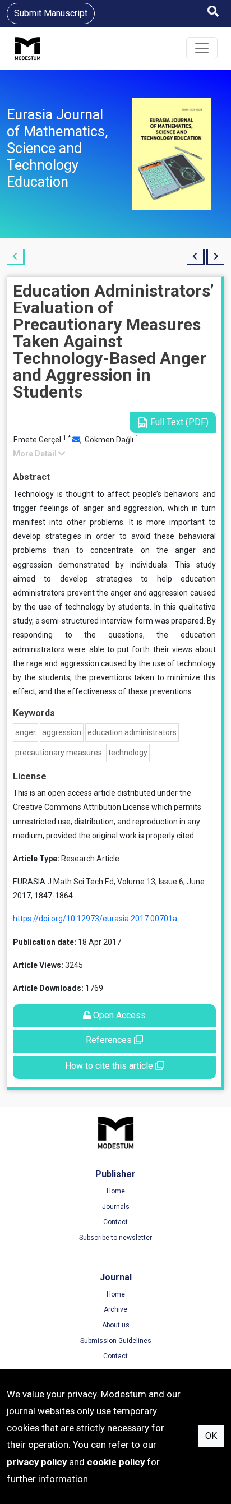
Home (116, 1191)
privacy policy (37, 1462)
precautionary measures (58, 752)
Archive (115, 1309)
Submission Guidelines (115, 1341)
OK (211, 1436)
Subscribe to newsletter (115, 1238)
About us (116, 1325)
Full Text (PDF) (178, 422)
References (110, 1040)
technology (127, 752)
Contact (115, 1222)
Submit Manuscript (50, 13)
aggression (61, 732)
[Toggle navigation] (202, 48)
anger (25, 732)
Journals (116, 1207)
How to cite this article (110, 1065)
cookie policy (116, 1462)
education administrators (132, 732)
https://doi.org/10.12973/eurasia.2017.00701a (95, 918)
